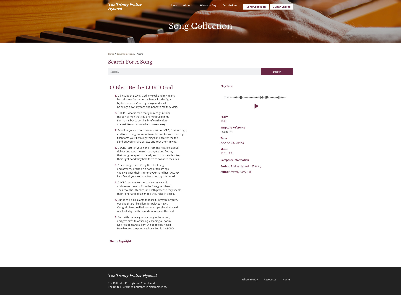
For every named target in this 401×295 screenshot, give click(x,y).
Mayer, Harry (241, 172)
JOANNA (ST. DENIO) (232, 142)
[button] (255, 106)
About (187, 5)
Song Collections (125, 53)
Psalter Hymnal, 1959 (246, 166)
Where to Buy (208, 5)
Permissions (230, 5)
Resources (270, 279)
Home (173, 5)
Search (277, 71)
